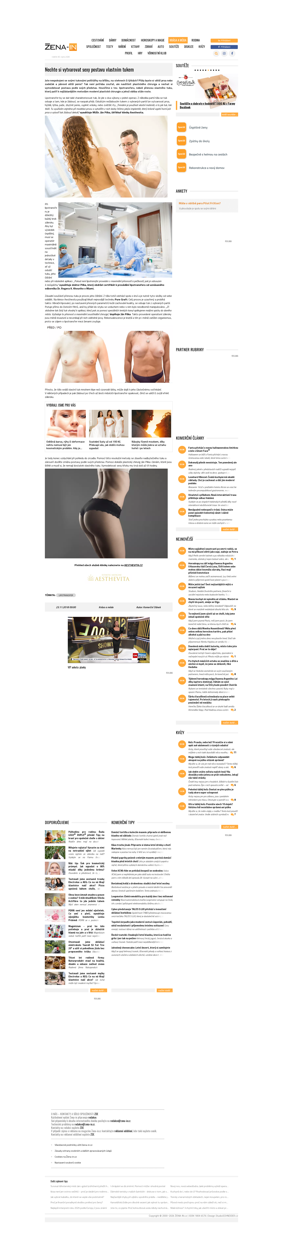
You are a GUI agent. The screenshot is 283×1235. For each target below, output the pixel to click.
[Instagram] (224, 53)
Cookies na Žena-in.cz (66, 1157)
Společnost (93, 46)
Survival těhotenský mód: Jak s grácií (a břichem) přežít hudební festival (80, 1186)
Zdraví (148, 46)
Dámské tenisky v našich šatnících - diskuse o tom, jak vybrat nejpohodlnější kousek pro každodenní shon (140, 1191)
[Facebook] (232, 53)
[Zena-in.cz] (63, 47)
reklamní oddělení (123, 1131)
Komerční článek (152, 607)
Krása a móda (178, 40)
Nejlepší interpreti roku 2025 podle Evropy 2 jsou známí (79, 1208)
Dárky (112, 40)
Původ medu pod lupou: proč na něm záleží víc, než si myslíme (199, 1202)
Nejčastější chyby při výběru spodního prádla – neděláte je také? (140, 1197)
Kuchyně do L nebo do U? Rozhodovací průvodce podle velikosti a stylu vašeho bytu (199, 1191)
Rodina (196, 40)
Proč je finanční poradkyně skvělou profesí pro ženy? (77, 1202)
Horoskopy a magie (152, 40)
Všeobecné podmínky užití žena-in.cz (73, 1145)
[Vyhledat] (216, 53)
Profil (129, 53)
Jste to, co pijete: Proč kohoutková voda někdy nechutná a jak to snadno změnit (140, 1208)
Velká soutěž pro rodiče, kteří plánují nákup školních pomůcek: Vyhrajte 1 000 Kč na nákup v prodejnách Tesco (207, 103)
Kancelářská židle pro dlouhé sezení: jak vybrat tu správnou (140, 1202)
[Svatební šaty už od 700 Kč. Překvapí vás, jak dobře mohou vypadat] (109, 423)
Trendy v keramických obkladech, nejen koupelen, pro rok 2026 (199, 1197)
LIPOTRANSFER (66, 595)
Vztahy (135, 46)
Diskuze (188, 46)
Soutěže (174, 46)
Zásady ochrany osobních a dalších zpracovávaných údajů (83, 1151)
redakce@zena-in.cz (120, 1121)
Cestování (98, 40)
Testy (109, 46)
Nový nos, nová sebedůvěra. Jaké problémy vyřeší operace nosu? (199, 1186)
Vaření (122, 46)
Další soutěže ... (229, 114)
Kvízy (202, 46)
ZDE (96, 1114)
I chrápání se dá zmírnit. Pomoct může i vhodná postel (138, 1186)
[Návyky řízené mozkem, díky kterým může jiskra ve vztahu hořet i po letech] (151, 423)
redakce (92, 1117)
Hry (140, 53)
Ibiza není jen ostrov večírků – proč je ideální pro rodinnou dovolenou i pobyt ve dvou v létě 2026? (80, 1191)
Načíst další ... (98, 990)
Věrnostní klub (157, 53)
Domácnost (129, 40)
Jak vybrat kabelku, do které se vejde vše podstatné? (77, 1197)
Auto (161, 46)
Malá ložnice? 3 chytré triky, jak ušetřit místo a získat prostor (199, 1208)
